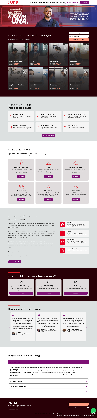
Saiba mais (88, 415)
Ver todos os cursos (78, 39)
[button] (79, 36)
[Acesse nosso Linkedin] (81, 407)
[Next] (86, 326)
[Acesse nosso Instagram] (75, 407)
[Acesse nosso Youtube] (88, 407)
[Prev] (9, 326)
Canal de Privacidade (13, 409)
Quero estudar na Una (48, 135)
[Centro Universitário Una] (14, 2)
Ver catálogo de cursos (72, 2)
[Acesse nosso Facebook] (69, 407)
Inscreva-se (84, 2)
